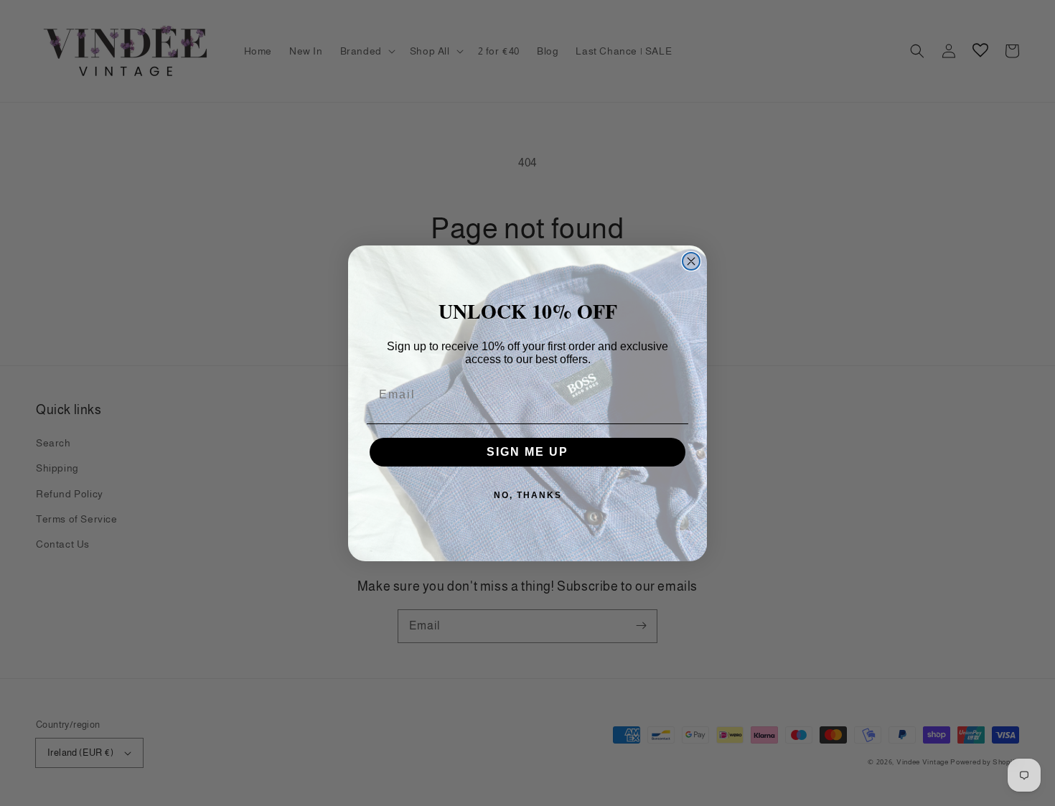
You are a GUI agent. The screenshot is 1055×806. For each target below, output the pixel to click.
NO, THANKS (528, 495)
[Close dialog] (691, 261)
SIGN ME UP (527, 452)
